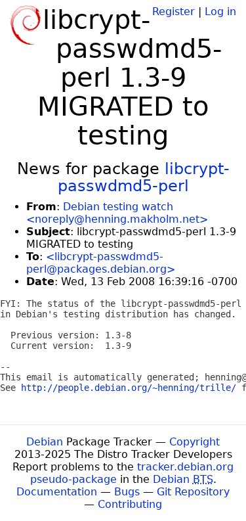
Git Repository (193, 492)
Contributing (130, 504)
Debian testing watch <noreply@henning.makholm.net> (117, 212)
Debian (44, 442)
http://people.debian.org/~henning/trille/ (128, 387)
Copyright (194, 442)
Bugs (127, 492)
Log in (220, 11)
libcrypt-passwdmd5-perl (144, 177)
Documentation (56, 492)
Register (173, 11)
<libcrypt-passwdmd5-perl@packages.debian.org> (100, 262)
